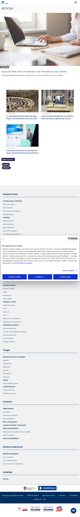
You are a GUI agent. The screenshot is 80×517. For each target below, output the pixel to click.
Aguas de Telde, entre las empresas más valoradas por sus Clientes (34, 71)
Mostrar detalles (68, 270)
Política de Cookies (25, 263)
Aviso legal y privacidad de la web (12, 495)
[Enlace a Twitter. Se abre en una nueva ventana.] (44, 499)
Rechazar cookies (15, 277)
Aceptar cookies (65, 277)
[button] (8, 159)
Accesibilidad (74, 495)
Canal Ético (62, 495)
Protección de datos (49, 495)
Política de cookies (33, 495)
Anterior (5, 164)
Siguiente (6, 168)
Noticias (5, 479)
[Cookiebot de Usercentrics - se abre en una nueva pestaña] (69, 238)
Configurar (39, 277)
